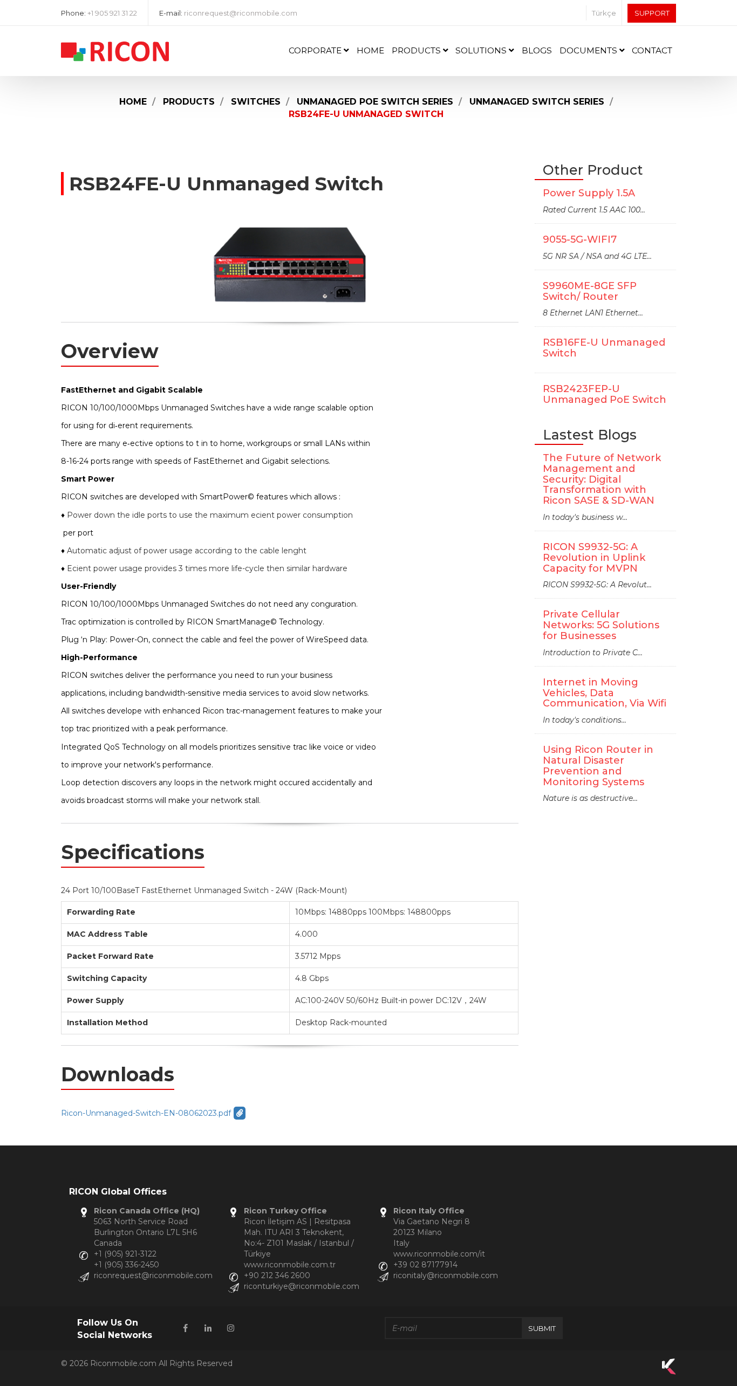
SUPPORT (652, 13)
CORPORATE (316, 50)
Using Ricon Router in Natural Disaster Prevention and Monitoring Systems (598, 765)
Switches (256, 102)
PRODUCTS (417, 50)
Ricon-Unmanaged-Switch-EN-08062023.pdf (146, 1113)
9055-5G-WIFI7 (580, 239)
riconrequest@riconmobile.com (240, 13)
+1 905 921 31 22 (112, 13)
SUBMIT (542, 1328)
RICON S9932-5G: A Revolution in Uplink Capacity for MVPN (594, 557)
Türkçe (604, 13)
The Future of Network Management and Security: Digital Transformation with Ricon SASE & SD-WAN (602, 479)
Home (133, 102)
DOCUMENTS (589, 50)
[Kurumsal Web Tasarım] (669, 1372)
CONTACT (652, 50)
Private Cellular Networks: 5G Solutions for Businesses (601, 625)
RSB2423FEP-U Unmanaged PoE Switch (604, 394)
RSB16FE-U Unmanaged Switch (604, 348)
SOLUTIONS (482, 50)
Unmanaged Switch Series (536, 102)
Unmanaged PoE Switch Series (375, 102)
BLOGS (537, 50)
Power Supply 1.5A (589, 193)
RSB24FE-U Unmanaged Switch (366, 114)
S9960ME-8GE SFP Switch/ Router (590, 291)
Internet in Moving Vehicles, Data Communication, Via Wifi (604, 693)
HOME (370, 50)
